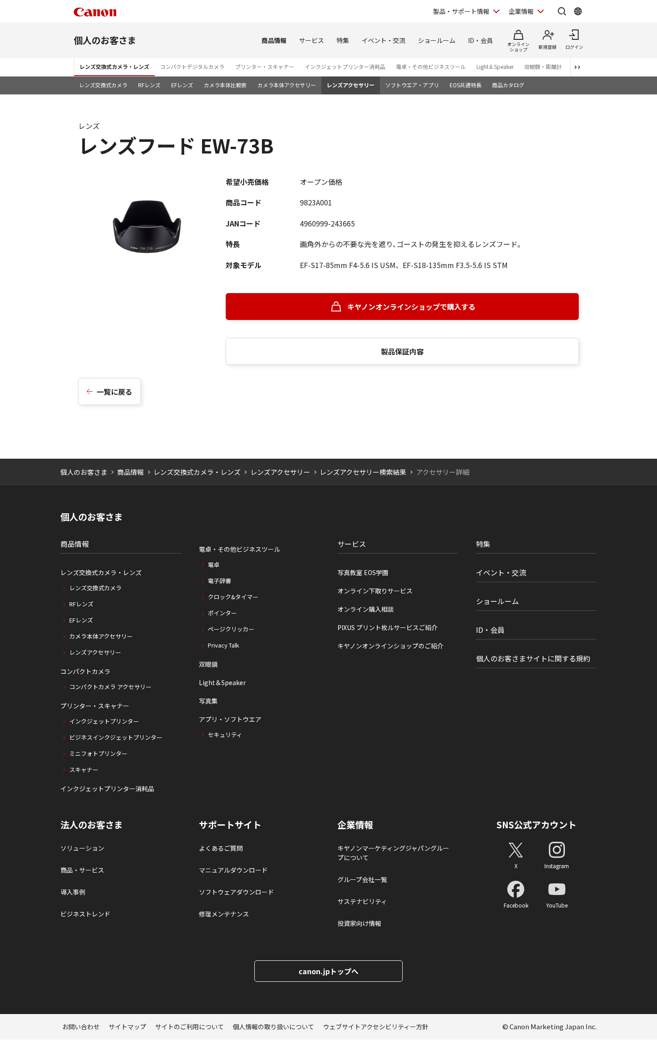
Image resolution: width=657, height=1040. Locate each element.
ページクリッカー (231, 629)
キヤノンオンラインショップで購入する (411, 306)
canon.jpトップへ (328, 971)
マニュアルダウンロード (233, 869)
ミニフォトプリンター (98, 753)
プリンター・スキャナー (264, 66)
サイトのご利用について (189, 1026)
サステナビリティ (362, 901)
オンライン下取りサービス (375, 590)
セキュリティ (225, 734)
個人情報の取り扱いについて (273, 1026)
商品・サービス (82, 869)
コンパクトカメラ (85, 671)
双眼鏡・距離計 (543, 66)
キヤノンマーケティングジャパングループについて (393, 853)
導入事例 (72, 891)
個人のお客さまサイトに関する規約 (533, 658)
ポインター (222, 613)
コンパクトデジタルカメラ (192, 66)
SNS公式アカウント (537, 824)
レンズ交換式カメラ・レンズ (114, 66)
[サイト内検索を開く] (561, 11)
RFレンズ (149, 85)
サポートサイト (230, 824)
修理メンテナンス (224, 913)
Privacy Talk (223, 645)
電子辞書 (219, 580)
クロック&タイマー (233, 596)
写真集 (208, 700)
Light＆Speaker (495, 66)
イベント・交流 (383, 40)
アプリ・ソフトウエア (230, 719)
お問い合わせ (81, 1026)
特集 (343, 40)
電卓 (213, 564)
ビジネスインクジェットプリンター (115, 737)
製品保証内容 (402, 351)
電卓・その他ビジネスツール (431, 66)
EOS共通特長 (465, 85)
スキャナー (83, 769)
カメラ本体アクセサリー (286, 85)
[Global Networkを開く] (578, 11)
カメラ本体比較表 (225, 85)
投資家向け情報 (359, 923)
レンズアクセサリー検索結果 (363, 472)
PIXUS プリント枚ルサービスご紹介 (387, 627)
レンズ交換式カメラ (103, 85)
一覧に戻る (114, 391)
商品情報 (273, 40)
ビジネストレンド (85, 913)
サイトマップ (127, 1026)
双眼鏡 (208, 664)
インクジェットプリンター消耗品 (345, 66)
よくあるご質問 (221, 848)
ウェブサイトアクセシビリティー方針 (376, 1026)
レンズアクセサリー (351, 85)
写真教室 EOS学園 (362, 572)
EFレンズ (182, 85)
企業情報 (521, 11)
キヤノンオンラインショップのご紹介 (390, 645)
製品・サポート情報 (461, 11)
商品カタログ (508, 85)
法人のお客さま (91, 824)
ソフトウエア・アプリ (412, 85)
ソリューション (82, 848)
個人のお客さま (105, 40)
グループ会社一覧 (362, 879)
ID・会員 (480, 40)
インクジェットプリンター (104, 721)
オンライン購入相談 (365, 609)
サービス (311, 40)
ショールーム (436, 40)
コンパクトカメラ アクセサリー (110, 686)
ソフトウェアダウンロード (236, 891)
